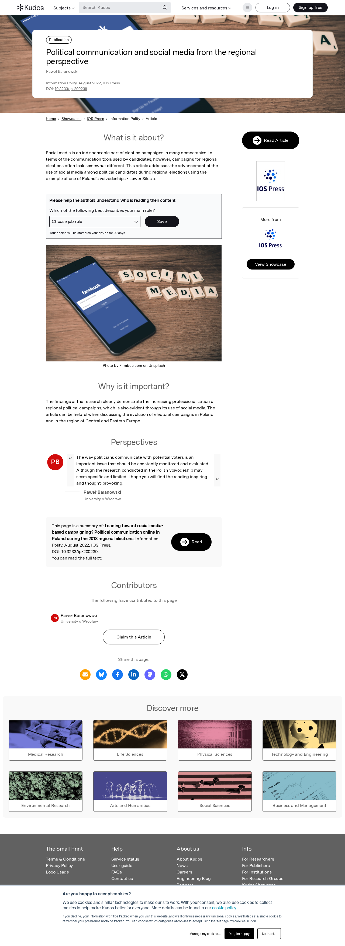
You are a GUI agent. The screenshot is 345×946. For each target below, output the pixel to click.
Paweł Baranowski (102, 492)
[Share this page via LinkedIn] (133, 674)
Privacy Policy (59, 865)
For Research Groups (262, 878)
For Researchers (258, 859)
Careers (184, 872)
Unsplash (157, 365)
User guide (121, 865)
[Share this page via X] (182, 674)
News (182, 865)
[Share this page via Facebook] (117, 674)
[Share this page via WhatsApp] (166, 674)
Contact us (122, 878)
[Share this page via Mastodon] (150, 674)
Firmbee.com (130, 365)
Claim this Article (133, 637)
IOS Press (95, 118)
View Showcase (270, 264)
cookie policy (224, 907)
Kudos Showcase (259, 885)
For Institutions (257, 872)
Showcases (71, 118)
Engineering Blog (194, 878)
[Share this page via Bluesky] (101, 674)
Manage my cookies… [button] (205, 933)
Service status (125, 859)
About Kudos (189, 859)
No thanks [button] (269, 933)
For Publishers (256, 865)
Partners (185, 885)
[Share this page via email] (85, 674)
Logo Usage (57, 872)
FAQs (116, 872)
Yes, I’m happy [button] (239, 933)
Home (51, 118)
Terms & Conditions (65, 859)
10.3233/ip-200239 (71, 89)
